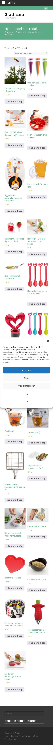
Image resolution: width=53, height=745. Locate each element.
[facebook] (46, 9)
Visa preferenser (26, 385)
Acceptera (27, 370)
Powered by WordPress (14, 736)
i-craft (33, 736)
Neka (26, 378)
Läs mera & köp (14, 101)
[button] (48, 341)
